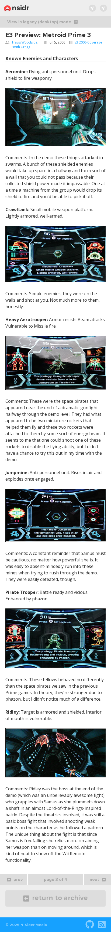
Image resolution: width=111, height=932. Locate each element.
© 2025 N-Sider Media (26, 925)
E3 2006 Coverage (88, 42)
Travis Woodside (24, 42)
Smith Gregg (21, 47)
